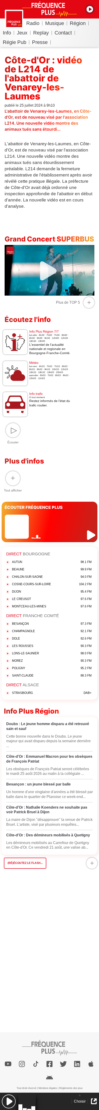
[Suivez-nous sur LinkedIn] (77, 1064)
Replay (41, 33)
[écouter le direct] (91, 535)
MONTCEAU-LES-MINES (52, 606)
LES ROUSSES (52, 646)
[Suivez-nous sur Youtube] (8, 1064)
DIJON (52, 591)
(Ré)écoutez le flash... (25, 863)
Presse (40, 42)
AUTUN (52, 562)
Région (78, 23)
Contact (63, 33)
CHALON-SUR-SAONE (52, 576)
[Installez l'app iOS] (90, 1064)
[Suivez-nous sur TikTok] (35, 1064)
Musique (54, 23)
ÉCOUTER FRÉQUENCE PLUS (34, 507)
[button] (8, 1101)
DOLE (52, 638)
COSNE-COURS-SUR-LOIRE (52, 584)
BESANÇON (52, 623)
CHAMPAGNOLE (52, 631)
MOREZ (52, 660)
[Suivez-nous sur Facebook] (49, 1064)
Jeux (22, 33)
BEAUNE (52, 569)
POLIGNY (52, 668)
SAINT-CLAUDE (52, 675)
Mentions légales (47, 1088)
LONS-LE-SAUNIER (52, 653)
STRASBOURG (52, 693)
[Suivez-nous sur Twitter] (63, 1064)
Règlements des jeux (71, 1088)
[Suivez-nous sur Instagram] (21, 1064)
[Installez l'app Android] (49, 1076)
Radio (32, 23)
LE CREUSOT (52, 599)
